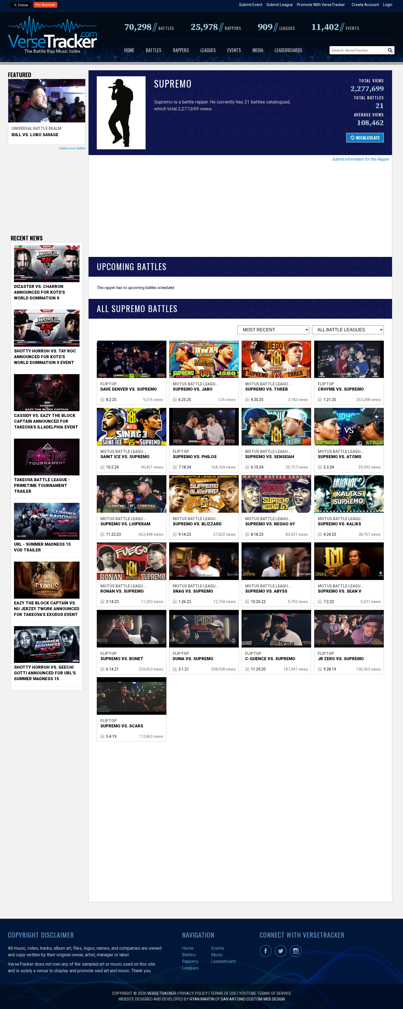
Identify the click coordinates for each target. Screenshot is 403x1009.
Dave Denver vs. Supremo (128, 389)
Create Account (365, 4)
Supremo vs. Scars (121, 726)
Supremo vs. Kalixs (339, 524)
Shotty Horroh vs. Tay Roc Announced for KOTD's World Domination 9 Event (45, 357)
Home (129, 50)
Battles (153, 50)
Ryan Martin (202, 999)
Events (234, 50)
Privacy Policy (193, 993)
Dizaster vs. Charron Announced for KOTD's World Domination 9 (39, 292)
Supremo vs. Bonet (121, 658)
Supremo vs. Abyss (266, 591)
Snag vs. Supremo (193, 591)
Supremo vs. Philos (195, 456)
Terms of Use (223, 993)
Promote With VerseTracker (321, 4)
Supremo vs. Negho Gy (270, 524)
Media (257, 50)
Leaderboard (223, 961)
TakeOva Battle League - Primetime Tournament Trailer (42, 485)
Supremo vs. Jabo (192, 389)
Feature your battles (72, 148)
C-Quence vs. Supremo (270, 658)
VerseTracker (161, 993)
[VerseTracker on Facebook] (267, 955)
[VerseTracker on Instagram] (297, 955)
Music (217, 954)
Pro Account (45, 5)
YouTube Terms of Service (265, 993)
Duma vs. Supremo (193, 658)
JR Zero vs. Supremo (341, 658)
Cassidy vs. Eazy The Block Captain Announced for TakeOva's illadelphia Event (46, 421)
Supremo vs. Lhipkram (125, 524)
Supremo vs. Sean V (339, 591)
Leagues (208, 50)
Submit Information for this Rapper (360, 159)
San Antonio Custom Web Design (253, 999)
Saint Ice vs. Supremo (124, 456)
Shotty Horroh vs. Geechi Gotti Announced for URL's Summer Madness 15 (45, 673)
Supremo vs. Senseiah (269, 456)
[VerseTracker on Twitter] (282, 955)
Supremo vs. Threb (266, 389)
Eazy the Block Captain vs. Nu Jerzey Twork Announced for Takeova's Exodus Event (46, 609)
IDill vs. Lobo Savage (35, 134)
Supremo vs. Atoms (339, 456)
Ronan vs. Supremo (122, 591)
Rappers (181, 50)
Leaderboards (288, 50)
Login (387, 4)
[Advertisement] (240, 213)
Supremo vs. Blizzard (197, 524)
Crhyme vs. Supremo (341, 389)
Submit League (279, 4)
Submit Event (250, 4)
